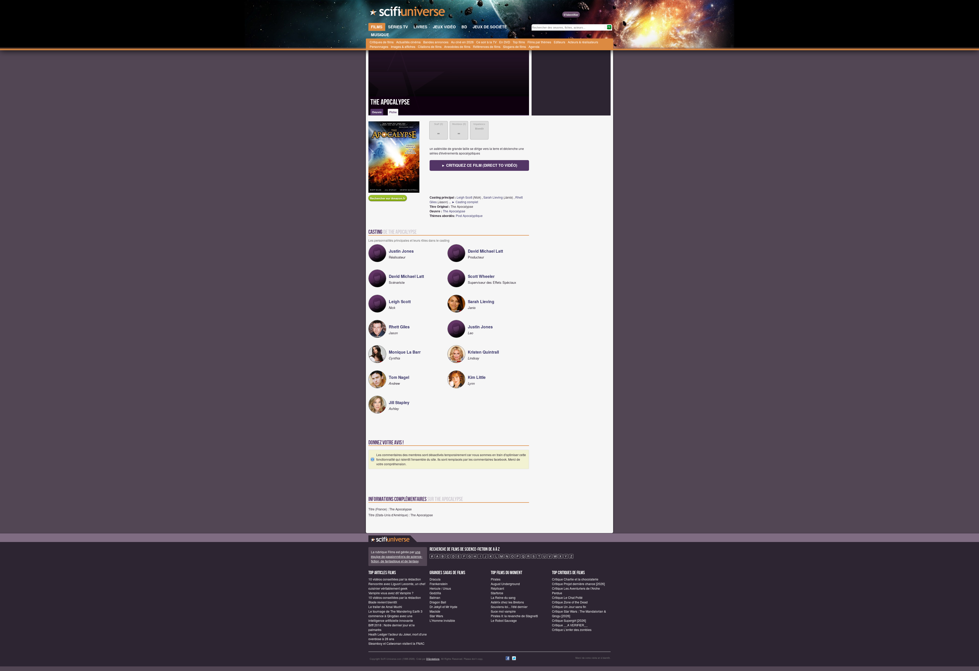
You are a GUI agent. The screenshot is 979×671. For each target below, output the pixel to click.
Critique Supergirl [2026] (569, 620)
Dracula (435, 579)
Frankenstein (439, 584)
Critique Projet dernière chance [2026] (578, 584)
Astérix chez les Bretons (507, 602)
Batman (435, 597)
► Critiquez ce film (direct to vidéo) (479, 165)
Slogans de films (514, 46)
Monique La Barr (405, 352)
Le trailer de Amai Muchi (385, 606)
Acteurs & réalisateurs (583, 42)
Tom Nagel (399, 377)
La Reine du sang (503, 597)
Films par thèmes (539, 42)
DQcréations (433, 659)
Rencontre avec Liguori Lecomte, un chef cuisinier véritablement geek (396, 586)
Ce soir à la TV (486, 42)
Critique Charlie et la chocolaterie (575, 579)
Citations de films (430, 46)
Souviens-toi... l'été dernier (509, 606)
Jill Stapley (399, 402)
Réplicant (497, 588)
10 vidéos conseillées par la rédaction (394, 579)
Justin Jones (401, 251)
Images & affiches (403, 46)
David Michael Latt (485, 251)
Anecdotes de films (457, 46)
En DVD (504, 42)
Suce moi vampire (503, 611)
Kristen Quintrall (483, 352)
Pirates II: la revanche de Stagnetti (514, 616)
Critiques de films (382, 42)
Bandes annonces (435, 42)
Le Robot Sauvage (504, 620)
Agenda (534, 46)
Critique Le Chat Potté (567, 597)
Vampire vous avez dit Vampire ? (391, 593)
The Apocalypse (390, 102)
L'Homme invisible (442, 620)
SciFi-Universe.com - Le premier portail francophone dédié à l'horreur (407, 12)
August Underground (505, 584)
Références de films (486, 46)
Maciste (435, 611)
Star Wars (436, 616)
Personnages (379, 46)
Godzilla (435, 593)
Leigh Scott (464, 197)
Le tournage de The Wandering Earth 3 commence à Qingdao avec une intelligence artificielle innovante (395, 616)
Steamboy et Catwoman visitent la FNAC (396, 643)
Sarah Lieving (493, 197)
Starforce (497, 593)
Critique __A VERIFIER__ (570, 625)
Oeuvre (377, 112)
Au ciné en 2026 (462, 42)
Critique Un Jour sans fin (569, 606)
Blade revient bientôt (382, 602)
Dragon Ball (438, 602)
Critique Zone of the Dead (570, 602)
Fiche (393, 112)
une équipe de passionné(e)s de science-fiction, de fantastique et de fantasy (396, 556)
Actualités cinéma (408, 42)
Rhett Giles (399, 327)
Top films (519, 42)
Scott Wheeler (481, 276)
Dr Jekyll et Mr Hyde (443, 606)
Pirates (495, 579)
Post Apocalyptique (469, 215)
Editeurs (559, 42)
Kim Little (477, 377)
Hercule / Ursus (440, 588)
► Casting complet (465, 202)
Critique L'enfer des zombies (571, 629)
